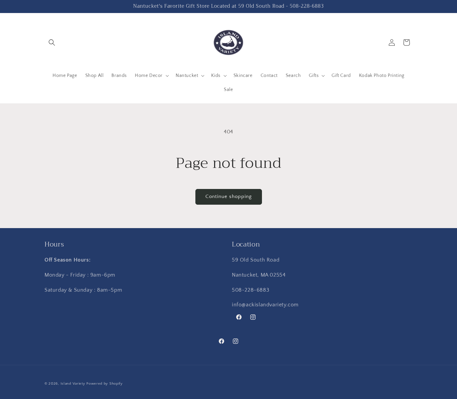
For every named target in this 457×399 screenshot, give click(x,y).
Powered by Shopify (104, 384)
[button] (51, 42)
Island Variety (73, 384)
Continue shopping (228, 196)
